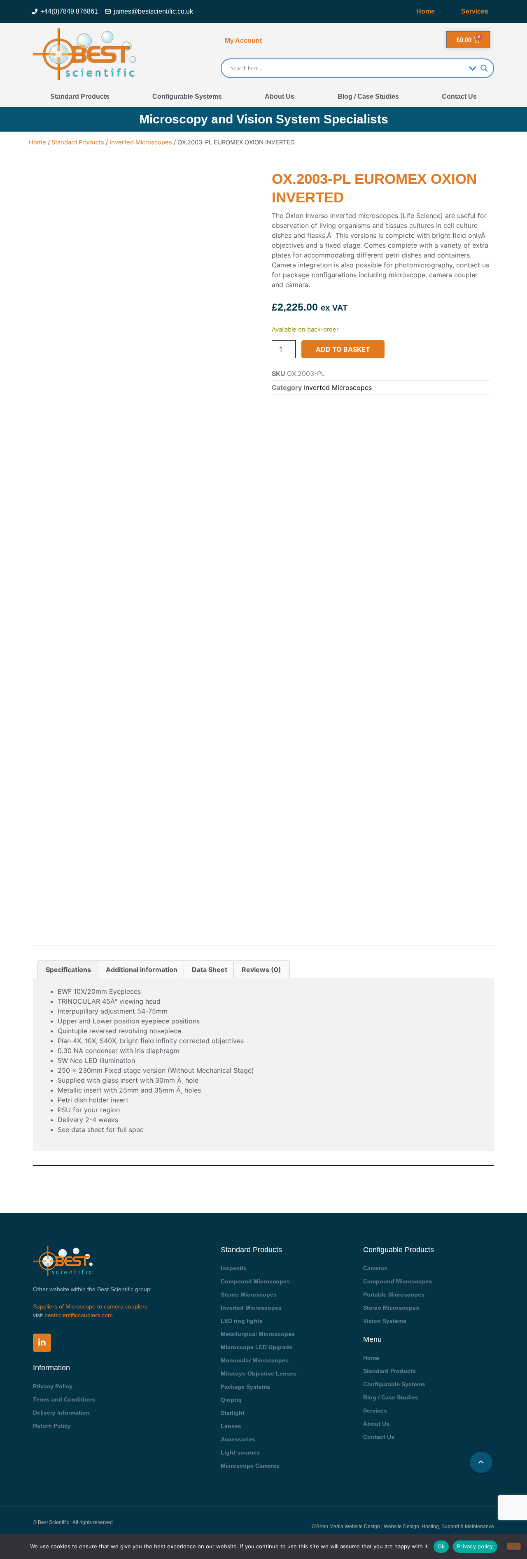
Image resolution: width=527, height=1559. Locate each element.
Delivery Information (61, 1412)
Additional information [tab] (141, 969)
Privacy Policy (52, 1386)
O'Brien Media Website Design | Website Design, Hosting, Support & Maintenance (403, 1526)
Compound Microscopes (255, 1281)
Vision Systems (384, 1321)
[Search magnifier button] (484, 68)
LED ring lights (242, 1321)
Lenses (231, 1426)
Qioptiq (231, 1400)
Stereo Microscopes (249, 1294)
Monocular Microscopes (255, 1360)
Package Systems (245, 1386)
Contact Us (459, 96)
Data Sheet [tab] (209, 969)
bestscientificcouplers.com (78, 1315)
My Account (243, 40)
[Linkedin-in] (42, 1343)
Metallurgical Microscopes (258, 1334)
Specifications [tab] (68, 969)
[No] (514, 1546)
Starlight (233, 1413)
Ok (441, 1546)
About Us (279, 96)
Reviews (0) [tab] (261, 969)
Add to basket (343, 349)
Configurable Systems (187, 96)
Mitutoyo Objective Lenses (258, 1373)
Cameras (375, 1268)
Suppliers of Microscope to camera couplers (90, 1306)
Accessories (238, 1439)
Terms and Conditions (64, 1399)
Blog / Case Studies (368, 96)
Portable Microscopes (393, 1294)
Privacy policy (475, 1546)
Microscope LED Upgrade (256, 1347)
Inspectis (234, 1268)
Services (474, 11)
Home (425, 11)
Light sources (240, 1452)
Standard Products (80, 96)
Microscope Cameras (250, 1465)
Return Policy (52, 1425)
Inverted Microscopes (141, 142)
